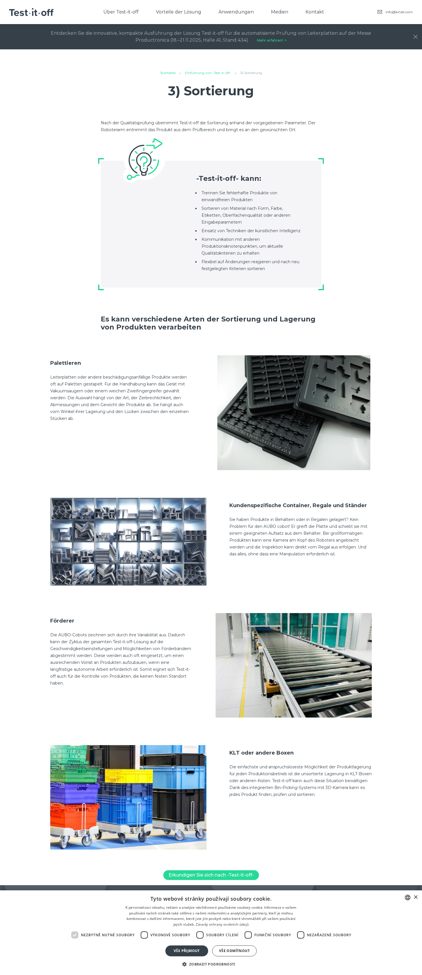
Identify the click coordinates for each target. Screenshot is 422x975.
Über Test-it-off (121, 12)
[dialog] (211, 932)
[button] (211, 964)
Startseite (168, 73)
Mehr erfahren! (270, 40)
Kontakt (314, 12)
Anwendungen (236, 12)
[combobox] (408, 897)
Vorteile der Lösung (178, 12)
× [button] (415, 897)
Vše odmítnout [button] (234, 950)
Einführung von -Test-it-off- (208, 73)
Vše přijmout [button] (187, 950)
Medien (279, 12)
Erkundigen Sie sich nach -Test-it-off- (211, 875)
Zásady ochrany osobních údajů (222, 924)
